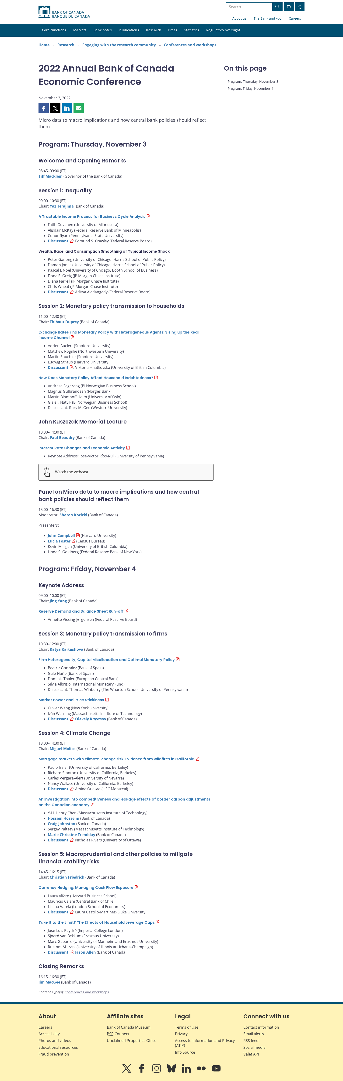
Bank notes (103, 30)
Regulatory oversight (223, 30)
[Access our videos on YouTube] (216, 1071)
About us (239, 18)
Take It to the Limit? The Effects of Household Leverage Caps (96, 922)
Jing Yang (58, 600)
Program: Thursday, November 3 (253, 81)
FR (289, 6)
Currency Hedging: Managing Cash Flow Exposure (85, 887)
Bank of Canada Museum (128, 1027)
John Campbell (61, 535)
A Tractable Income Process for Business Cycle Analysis (91, 216)
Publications (129, 30)
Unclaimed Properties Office (131, 1040)
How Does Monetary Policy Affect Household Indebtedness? (95, 378)
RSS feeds (251, 1040)
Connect (118, 1033)
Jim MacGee (49, 982)
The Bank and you (268, 18)
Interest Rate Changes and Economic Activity (81, 448)
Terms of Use (186, 1027)
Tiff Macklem (50, 176)
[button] (43, 108)
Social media (254, 1047)
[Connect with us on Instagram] (157, 1071)
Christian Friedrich (67, 877)
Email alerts (253, 1033)
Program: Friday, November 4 (250, 88)
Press (172, 30)
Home (43, 44)
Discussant (58, 241)
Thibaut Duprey (64, 321)
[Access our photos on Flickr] (201, 1071)
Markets (80, 30)
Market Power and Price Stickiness (71, 700)
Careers (295, 18)
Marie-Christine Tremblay (71, 834)
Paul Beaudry (62, 437)
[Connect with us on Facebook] (142, 1071)
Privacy (181, 1033)
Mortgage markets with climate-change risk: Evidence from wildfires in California (116, 759)
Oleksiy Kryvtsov (90, 719)
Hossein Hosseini (63, 818)
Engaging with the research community (119, 44)
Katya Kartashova (66, 649)
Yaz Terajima (62, 206)
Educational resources (58, 1047)
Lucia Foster (59, 541)
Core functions (54, 30)
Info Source (185, 1052)
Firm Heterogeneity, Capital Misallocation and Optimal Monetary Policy (106, 659)
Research (153, 30)
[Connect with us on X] (127, 1071)
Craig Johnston (61, 823)
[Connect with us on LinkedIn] (186, 1071)
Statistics (191, 30)
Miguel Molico (63, 748)
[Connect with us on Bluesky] (171, 1071)
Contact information (261, 1027)
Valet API (251, 1054)
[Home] (64, 12)
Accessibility (49, 1033)
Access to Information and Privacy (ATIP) (205, 1043)
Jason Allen (85, 952)
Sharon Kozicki (73, 514)
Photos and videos (54, 1040)
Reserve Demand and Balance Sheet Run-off (81, 611)
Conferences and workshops (190, 44)
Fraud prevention (53, 1054)
